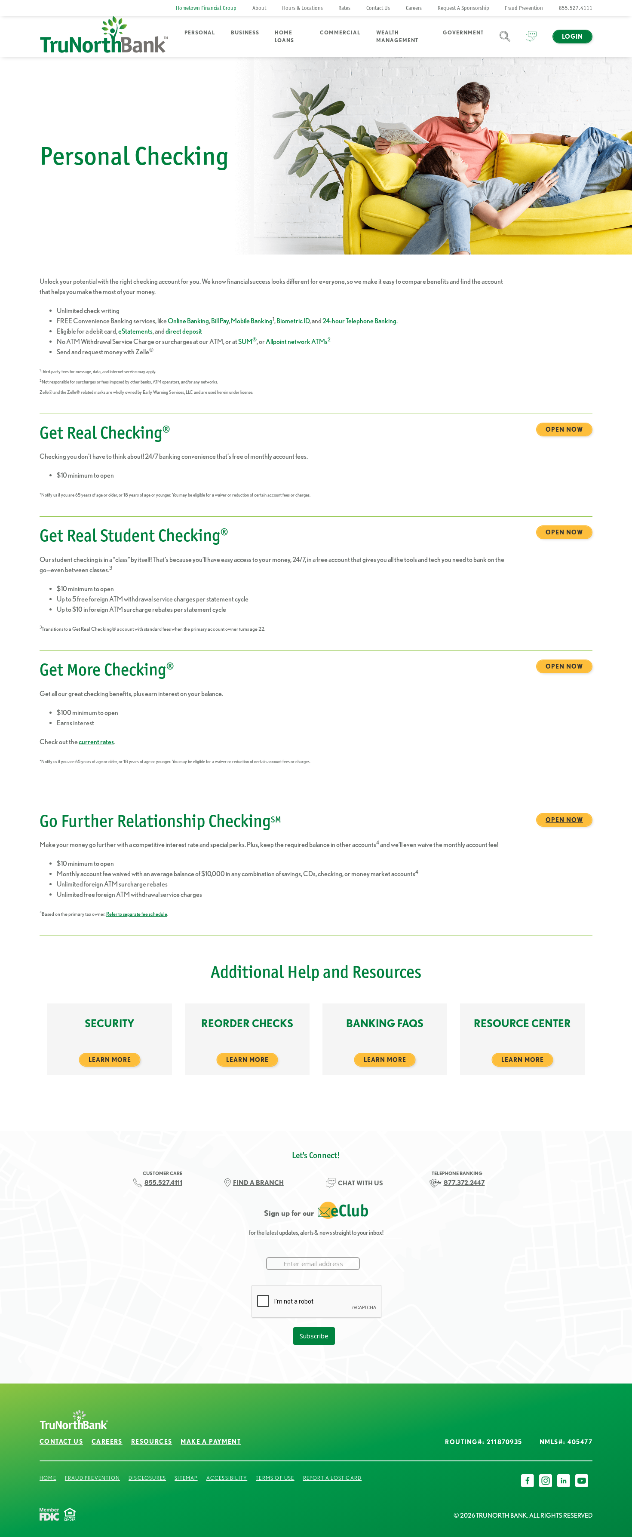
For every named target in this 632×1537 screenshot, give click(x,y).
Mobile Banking (252, 321)
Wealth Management (397, 36)
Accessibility (227, 1478)
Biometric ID (293, 321)
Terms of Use (275, 1478)
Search (505, 41)
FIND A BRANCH (258, 1182)
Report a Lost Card (332, 1478)
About (259, 8)
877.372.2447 (464, 1182)
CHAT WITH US (360, 1183)
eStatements (135, 331)
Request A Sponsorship (463, 8)
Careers (414, 8)
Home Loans (284, 36)
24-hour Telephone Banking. (360, 321)
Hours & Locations (302, 8)
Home (48, 1478)
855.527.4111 (575, 8)
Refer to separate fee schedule (136, 914)
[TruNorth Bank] (104, 36)
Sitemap (186, 1478)
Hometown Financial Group (206, 8)
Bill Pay (220, 321)
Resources (151, 1441)
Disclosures (147, 1478)
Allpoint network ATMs (298, 341)
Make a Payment (211, 1441)
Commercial (340, 32)
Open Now (564, 429)
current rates (96, 741)
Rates (344, 8)
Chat (531, 41)
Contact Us (378, 8)
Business (245, 32)
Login (572, 36)
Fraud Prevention (524, 8)
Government (463, 32)
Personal (199, 32)
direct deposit (184, 331)
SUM (247, 341)
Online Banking (188, 321)
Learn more (110, 1059)
